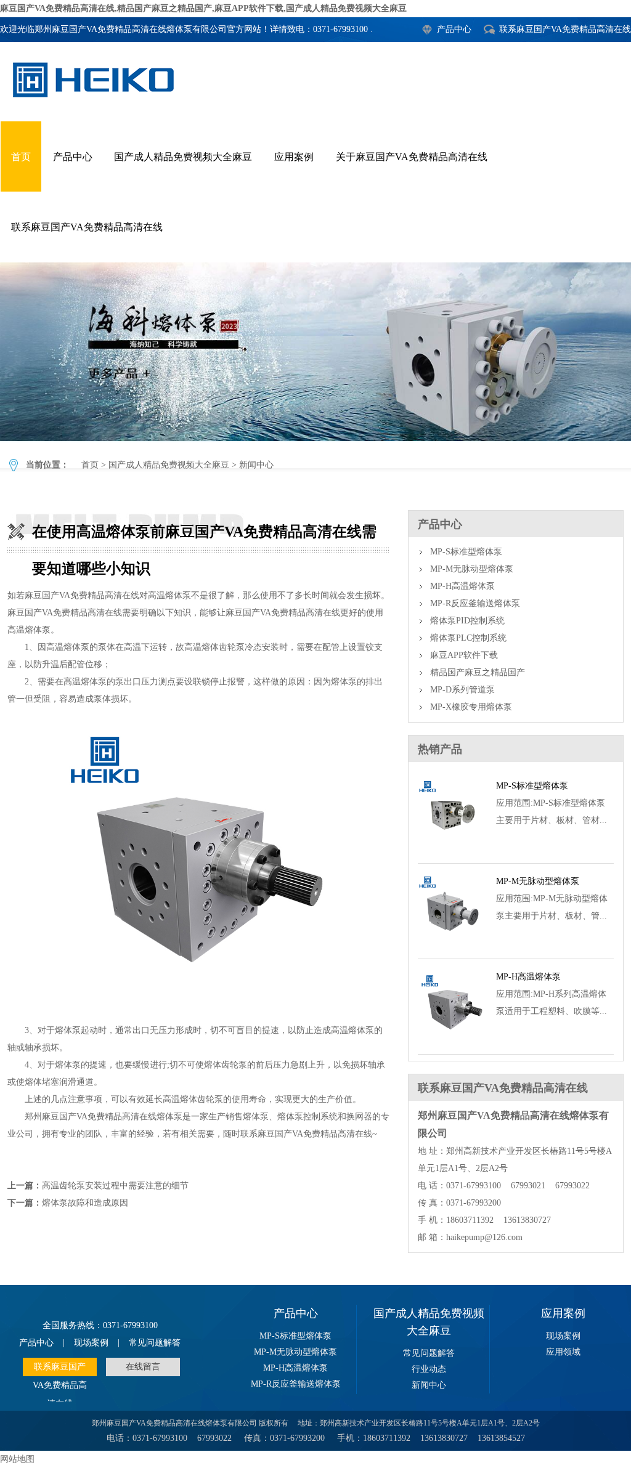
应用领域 (563, 1351)
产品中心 (454, 29)
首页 (21, 157)
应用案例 (294, 157)
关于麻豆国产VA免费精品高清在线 (411, 157)
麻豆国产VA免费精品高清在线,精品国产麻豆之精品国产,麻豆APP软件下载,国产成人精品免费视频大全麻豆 (203, 8)
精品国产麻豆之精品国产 (477, 672)
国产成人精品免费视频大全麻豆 (183, 157)
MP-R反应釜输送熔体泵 (475, 603)
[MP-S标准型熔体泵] (452, 848)
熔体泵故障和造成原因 (85, 1202)
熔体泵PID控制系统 (467, 620)
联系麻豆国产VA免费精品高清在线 (565, 29)
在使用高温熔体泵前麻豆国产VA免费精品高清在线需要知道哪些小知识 (315, 351)
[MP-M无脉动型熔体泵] (452, 944)
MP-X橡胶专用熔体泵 (471, 707)
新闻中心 (256, 464)
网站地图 (17, 1459)
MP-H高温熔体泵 (462, 586)
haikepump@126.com (484, 1237)
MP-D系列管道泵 (462, 689)
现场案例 (91, 1342)
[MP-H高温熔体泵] (452, 1039)
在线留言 (143, 1366)
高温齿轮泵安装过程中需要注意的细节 (115, 1185)
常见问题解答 (155, 1342)
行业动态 (429, 1369)
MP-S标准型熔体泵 (466, 551)
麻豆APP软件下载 (464, 655)
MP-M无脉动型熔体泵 (471, 569)
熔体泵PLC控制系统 (468, 638)
